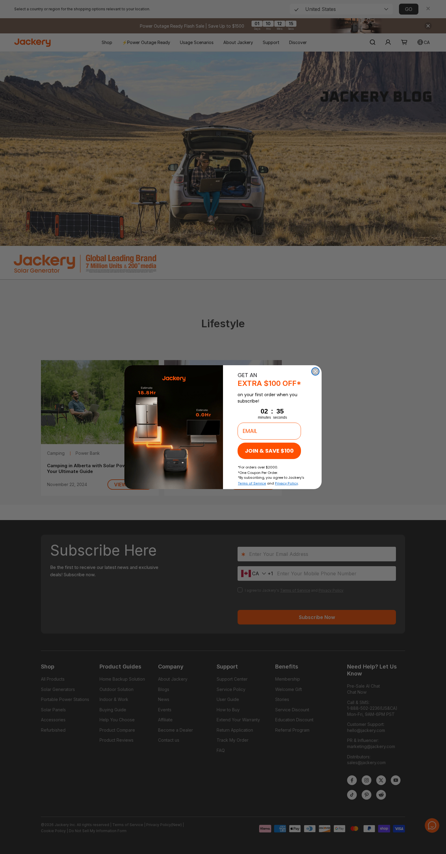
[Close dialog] (315, 371)
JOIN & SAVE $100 (269, 450)
